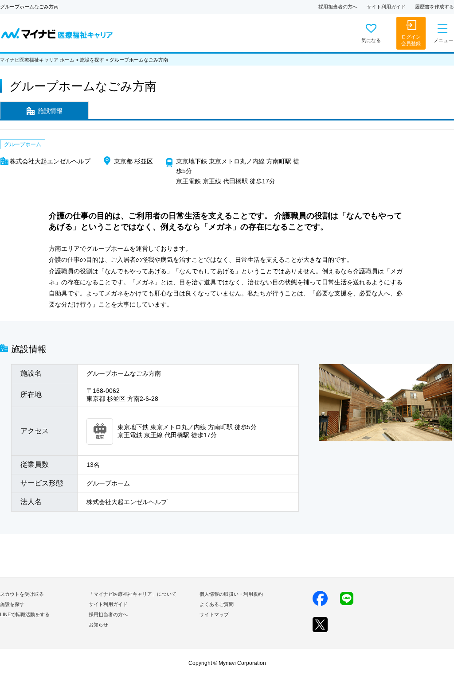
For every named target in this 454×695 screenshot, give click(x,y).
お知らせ (98, 624)
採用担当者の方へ (337, 6)
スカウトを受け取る (22, 594)
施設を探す (92, 59)
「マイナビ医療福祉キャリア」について (132, 594)
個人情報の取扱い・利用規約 (231, 594)
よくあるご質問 (217, 604)
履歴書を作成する (434, 6)
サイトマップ (214, 614)
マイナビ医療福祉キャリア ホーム (37, 59)
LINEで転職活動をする (25, 614)
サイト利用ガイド (386, 6)
